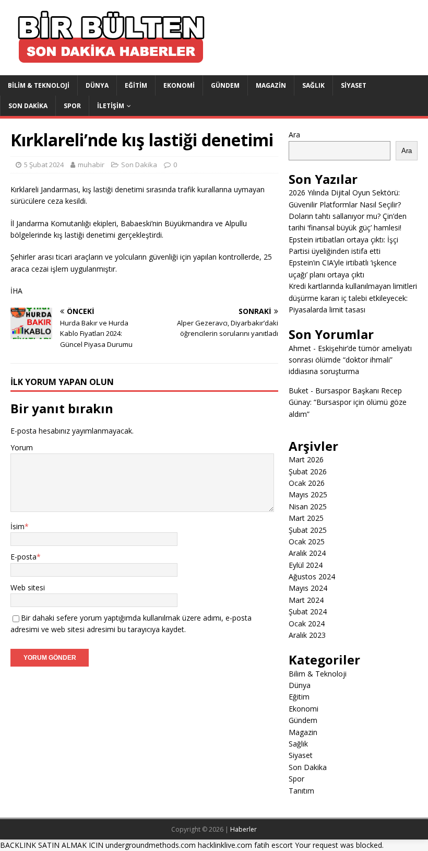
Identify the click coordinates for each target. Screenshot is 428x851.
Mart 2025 (306, 518)
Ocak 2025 (307, 541)
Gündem (225, 85)
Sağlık (313, 85)
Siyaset (353, 85)
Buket (298, 390)
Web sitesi (27, 587)
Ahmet (300, 348)
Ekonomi (179, 85)
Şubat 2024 (308, 611)
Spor (72, 105)
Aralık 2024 (307, 553)
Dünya (97, 85)
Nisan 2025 (308, 506)
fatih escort (273, 845)
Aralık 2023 (307, 635)
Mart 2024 (306, 600)
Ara (294, 134)
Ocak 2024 (307, 623)
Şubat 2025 (308, 530)
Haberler (243, 829)
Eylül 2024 (306, 565)
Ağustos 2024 (312, 576)
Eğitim (136, 85)
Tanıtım (301, 791)
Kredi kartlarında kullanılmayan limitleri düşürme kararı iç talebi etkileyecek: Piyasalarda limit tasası (353, 297)
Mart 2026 (306, 459)
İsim (17, 526)
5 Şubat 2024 (44, 164)
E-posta (23, 557)
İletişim (110, 105)
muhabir (91, 164)
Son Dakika (27, 105)
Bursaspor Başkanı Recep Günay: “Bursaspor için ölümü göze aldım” (348, 402)
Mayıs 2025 (308, 494)
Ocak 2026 (307, 483)
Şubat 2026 (308, 471)
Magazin (271, 85)
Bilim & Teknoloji (38, 85)
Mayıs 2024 (308, 588)
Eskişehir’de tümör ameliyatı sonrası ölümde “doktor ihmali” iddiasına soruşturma (350, 360)
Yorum (21, 447)
